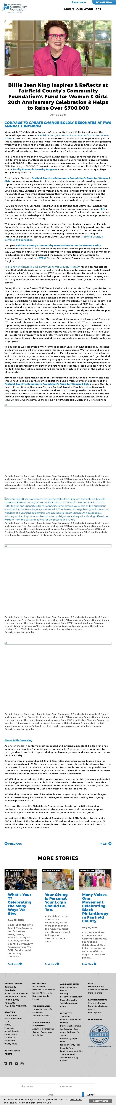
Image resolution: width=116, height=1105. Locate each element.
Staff (7, 1022)
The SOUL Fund (67, 1054)
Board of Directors (13, 1018)
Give (90, 983)
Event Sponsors (95, 1012)
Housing (64, 993)
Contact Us (10, 1037)
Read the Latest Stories (43, 990)
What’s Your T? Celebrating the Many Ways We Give (19, 904)
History (8, 1025)
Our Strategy (11, 1015)
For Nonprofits (41, 1006)
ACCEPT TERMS (100, 1101)
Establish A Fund (96, 986)
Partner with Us (97, 1000)
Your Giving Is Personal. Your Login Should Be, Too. (56, 902)
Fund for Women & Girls (71, 1051)
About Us (10, 1012)
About (69, 9)
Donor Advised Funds (98, 990)
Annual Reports (12, 1031)
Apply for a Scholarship (43, 1029)
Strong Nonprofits (68, 1000)
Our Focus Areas (69, 984)
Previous (15, 843)
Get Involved (39, 983)
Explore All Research (42, 993)
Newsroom (10, 1040)
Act (98, 9)
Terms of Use (43, 1102)
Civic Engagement (68, 987)
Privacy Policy (11, 1044)
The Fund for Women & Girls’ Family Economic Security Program (42, 266)
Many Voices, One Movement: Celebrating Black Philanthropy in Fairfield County (95, 907)
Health (63, 990)
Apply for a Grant (40, 1015)
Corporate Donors (96, 1003)
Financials (9, 1028)
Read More (13, 964)
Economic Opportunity (71, 997)
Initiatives (66, 1013)
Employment (11, 1034)
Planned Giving (95, 993)
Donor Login (79, 2)
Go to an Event (39, 986)
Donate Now (104, 2)
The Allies (65, 1016)
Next (104, 843)
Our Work (84, 9)
